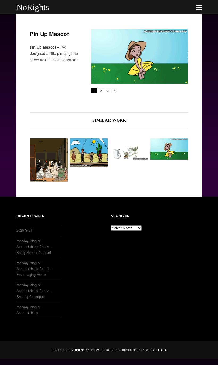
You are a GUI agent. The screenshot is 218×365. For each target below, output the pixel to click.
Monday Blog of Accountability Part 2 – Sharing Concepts (34, 290)
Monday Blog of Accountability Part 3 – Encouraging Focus (34, 268)
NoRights (32, 7)
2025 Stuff (24, 230)
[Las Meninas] (49, 160)
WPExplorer (156, 350)
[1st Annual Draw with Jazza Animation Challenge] (129, 149)
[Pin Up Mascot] (169, 149)
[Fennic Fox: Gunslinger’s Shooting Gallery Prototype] (89, 152)
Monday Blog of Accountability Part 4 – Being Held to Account (34, 246)
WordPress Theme (86, 350)
